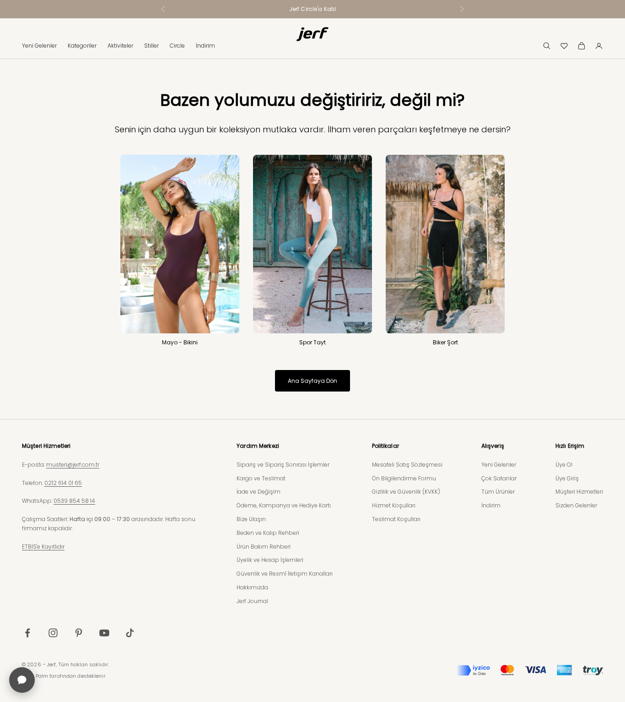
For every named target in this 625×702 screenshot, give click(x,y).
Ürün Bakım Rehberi (264, 546)
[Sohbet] (22, 680)
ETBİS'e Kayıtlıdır (43, 546)
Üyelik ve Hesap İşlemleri (270, 560)
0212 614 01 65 (63, 483)
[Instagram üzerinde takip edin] (53, 632)
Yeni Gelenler (39, 45)
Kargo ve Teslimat (261, 478)
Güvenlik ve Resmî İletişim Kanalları (285, 573)
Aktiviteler (120, 45)
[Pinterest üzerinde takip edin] (78, 632)
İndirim (205, 45)
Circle (177, 45)
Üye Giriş (567, 478)
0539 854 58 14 (74, 501)
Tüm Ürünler (498, 491)
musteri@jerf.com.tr (72, 464)
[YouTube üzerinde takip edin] (104, 632)
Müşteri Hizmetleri (579, 491)
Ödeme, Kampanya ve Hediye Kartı (284, 505)
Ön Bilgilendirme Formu (404, 478)
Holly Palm (35, 676)
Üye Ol (563, 464)
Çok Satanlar (499, 478)
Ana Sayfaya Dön (312, 381)
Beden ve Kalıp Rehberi (268, 533)
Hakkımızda (252, 587)
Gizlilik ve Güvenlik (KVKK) (406, 491)
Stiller (151, 45)
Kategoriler (82, 45)
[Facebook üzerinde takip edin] (27, 632)
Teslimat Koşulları (396, 519)
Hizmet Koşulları (393, 505)
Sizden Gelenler (576, 505)
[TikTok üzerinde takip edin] (129, 632)
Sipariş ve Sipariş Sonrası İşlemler (283, 464)
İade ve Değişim (258, 491)
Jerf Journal (252, 601)
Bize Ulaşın (251, 519)
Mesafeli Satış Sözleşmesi (407, 464)
